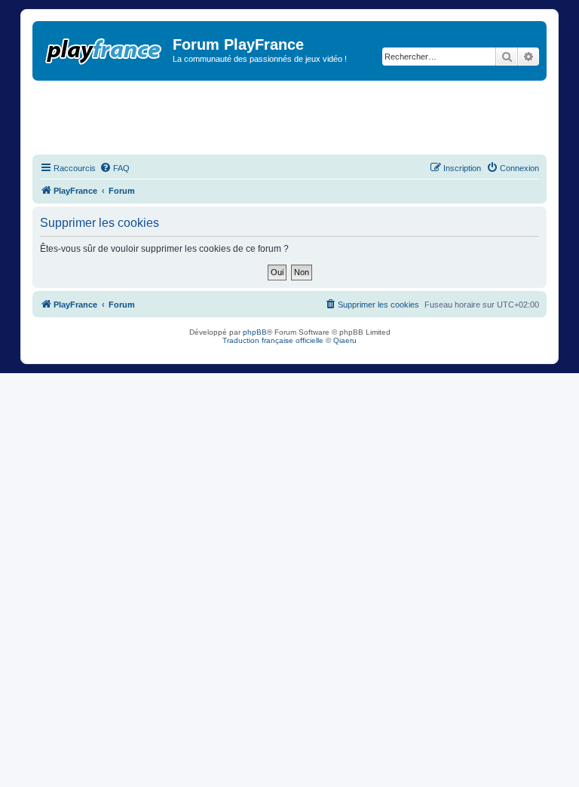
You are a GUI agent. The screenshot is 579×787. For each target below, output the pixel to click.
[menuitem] (115, 168)
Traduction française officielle (272, 340)
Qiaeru (345, 340)
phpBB (255, 332)
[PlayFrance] (104, 48)
